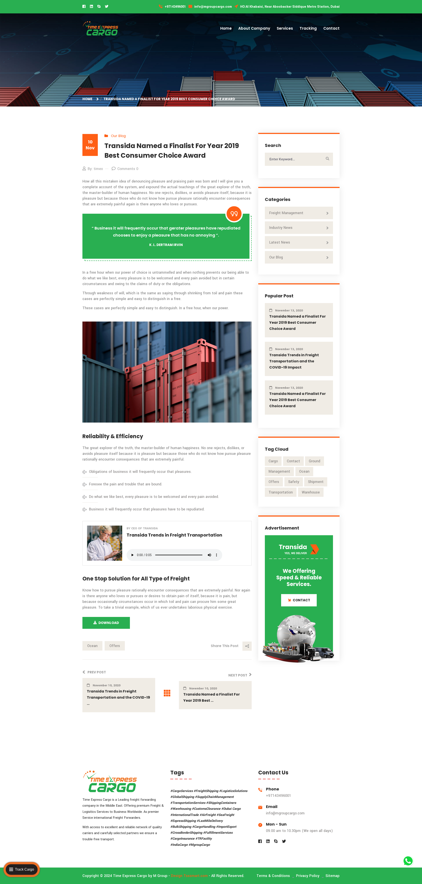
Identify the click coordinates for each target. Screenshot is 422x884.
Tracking (308, 28)
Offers (114, 645)
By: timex (95, 168)
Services (285, 28)
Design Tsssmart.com (189, 875)
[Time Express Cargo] (100, 28)
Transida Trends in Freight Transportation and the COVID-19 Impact (294, 361)
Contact (331, 28)
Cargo (273, 461)
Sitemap (333, 875)
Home (226, 28)
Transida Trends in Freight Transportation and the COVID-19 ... (118, 697)
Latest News (279, 242)
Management (279, 471)
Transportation (281, 492)
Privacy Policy (307, 875)
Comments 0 (127, 168)
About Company (254, 28)
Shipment (316, 481)
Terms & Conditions (273, 875)
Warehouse (311, 492)
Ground (314, 461)
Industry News (281, 227)
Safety (293, 481)
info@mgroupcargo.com (285, 813)
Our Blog (118, 135)
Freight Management (286, 212)
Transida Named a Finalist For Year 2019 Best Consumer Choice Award (297, 322)
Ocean (92, 645)
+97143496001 (278, 795)
